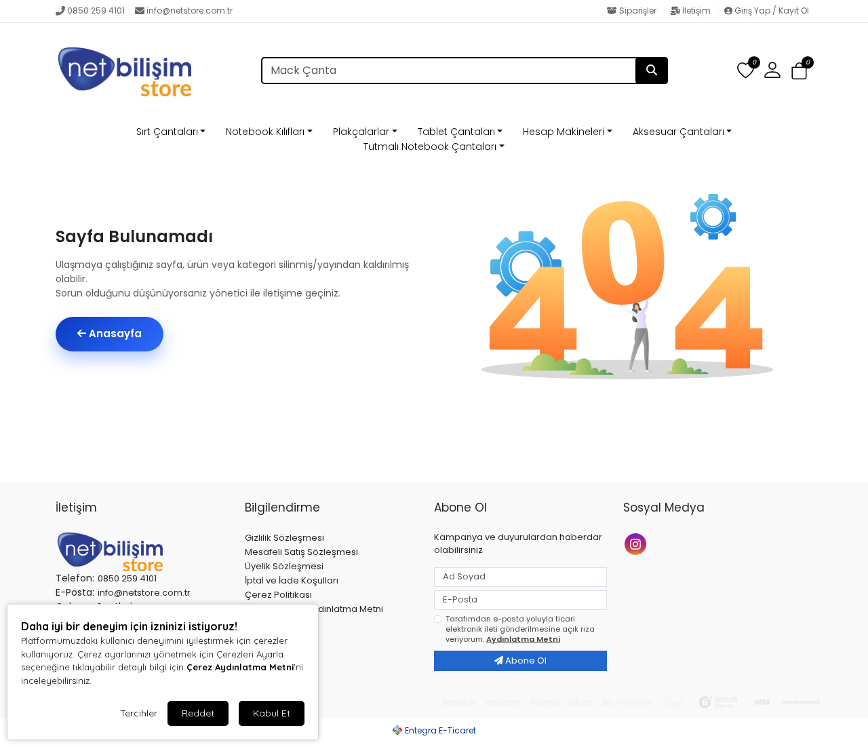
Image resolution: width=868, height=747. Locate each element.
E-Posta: (75, 592)
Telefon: (75, 578)
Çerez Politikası (278, 594)
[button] (799, 71)
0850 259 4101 (96, 10)
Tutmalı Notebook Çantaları (429, 146)
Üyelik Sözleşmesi (284, 566)
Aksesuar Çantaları (678, 131)
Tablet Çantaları (456, 131)
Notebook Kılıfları (265, 131)
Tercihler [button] (138, 713)
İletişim (696, 10)
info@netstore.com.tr (189, 10)
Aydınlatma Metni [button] (523, 639)
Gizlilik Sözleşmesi (284, 537)
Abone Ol (525, 660)
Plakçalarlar (361, 131)
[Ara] (651, 70)
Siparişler (637, 10)
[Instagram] (637, 543)
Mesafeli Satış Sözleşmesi (301, 551)
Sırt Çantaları (167, 131)
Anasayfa (114, 333)
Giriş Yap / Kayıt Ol (770, 10)
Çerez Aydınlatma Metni (240, 667)
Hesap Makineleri (563, 131)
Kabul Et (271, 713)
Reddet (198, 713)
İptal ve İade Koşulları (291, 580)
